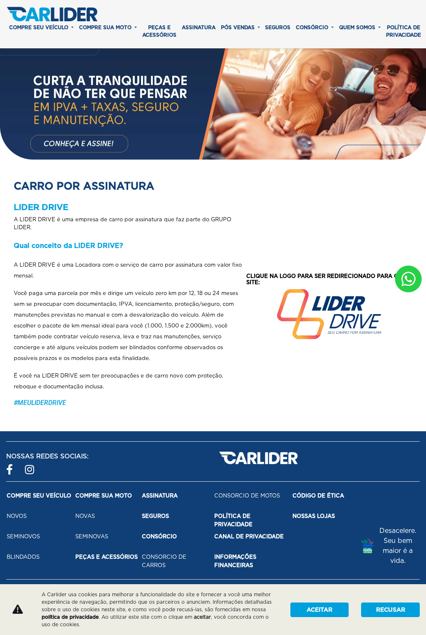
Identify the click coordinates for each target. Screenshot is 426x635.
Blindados (23, 557)
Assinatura (198, 27)
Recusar (390, 609)
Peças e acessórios (159, 31)
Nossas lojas (313, 516)
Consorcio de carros (164, 561)
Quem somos (358, 27)
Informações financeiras (235, 561)
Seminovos (23, 536)
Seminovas (91, 536)
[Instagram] (30, 466)
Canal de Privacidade (249, 536)
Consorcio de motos (247, 495)
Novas (85, 516)
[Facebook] (11, 466)
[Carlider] (52, 14)
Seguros (277, 27)
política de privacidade (70, 617)
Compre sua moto (106, 27)
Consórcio (313, 27)
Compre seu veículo (39, 27)
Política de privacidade (403, 31)
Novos (17, 516)
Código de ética (318, 495)
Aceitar (319, 609)
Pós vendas (238, 27)
